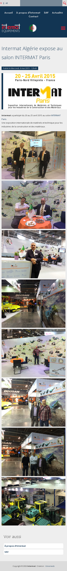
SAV (46, 13)
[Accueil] (11, 32)
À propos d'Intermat (28, 13)
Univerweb (50, 566)
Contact (33, 16)
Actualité (57, 13)
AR (7, 3)
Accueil (8, 13)
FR (1, 3)
